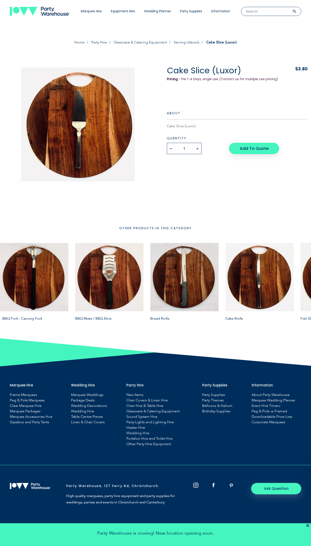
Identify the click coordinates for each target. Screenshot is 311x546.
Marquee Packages (25, 411)
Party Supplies (191, 11)
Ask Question (276, 488)
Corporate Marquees (268, 422)
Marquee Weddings (87, 395)
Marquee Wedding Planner (273, 400)
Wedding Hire (82, 411)
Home (79, 42)
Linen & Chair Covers (88, 422)
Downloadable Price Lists (272, 417)
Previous (6, 281)
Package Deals (83, 400)
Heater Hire (135, 428)
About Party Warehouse (271, 395)
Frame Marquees (23, 395)
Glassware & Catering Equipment (140, 42)
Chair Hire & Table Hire (144, 406)
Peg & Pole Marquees (27, 400)
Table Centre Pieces (87, 417)
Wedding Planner (157, 11)
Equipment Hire (123, 11)
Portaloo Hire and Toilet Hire (149, 438)
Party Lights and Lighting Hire (150, 422)
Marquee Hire (91, 11)
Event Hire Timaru (266, 406)
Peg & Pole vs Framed (269, 411)
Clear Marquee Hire (25, 406)
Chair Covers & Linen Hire (147, 400)
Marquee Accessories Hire (31, 417)
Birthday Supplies (216, 411)
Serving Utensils (186, 42)
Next (304, 281)
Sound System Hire (141, 417)
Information (220, 11)
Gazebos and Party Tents (29, 422)
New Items (134, 395)
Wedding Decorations (89, 406)
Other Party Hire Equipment (148, 444)
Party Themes (213, 400)
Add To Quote (254, 148)
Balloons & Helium (217, 406)
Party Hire (99, 42)
